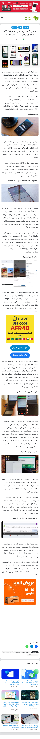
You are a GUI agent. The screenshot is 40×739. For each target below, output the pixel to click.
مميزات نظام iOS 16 (32, 655)
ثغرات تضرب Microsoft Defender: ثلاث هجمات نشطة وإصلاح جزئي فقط (11, 682)
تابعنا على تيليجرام (18, 348)
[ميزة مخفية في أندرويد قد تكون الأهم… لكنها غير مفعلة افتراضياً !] (30, 719)
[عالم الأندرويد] (31, 18)
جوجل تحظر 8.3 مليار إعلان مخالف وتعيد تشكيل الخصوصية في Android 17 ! (30, 682)
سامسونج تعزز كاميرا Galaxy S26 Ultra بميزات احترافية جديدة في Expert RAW (30, 704)
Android (26, 27)
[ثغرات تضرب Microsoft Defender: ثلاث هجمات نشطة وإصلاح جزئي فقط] (10, 674)
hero (21, 40)
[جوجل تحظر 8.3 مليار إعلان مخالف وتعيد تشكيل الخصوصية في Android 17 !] (30, 674)
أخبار (20, 27)
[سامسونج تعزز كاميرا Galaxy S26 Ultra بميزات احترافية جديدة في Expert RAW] (30, 695)
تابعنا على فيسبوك (18, 355)
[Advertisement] (20, 623)
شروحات (14, 27)
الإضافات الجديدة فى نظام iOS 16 (22, 652)
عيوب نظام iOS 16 (7, 652)
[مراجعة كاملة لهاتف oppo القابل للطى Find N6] (10, 719)
